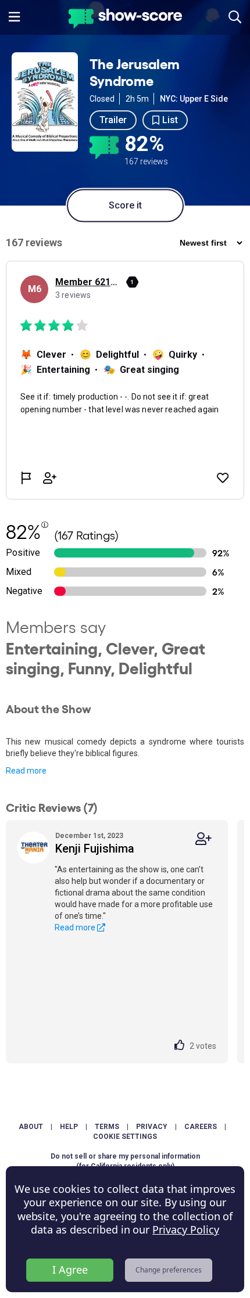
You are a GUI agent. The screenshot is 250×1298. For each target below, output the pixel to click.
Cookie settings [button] (125, 1136)
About (31, 1127)
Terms (107, 1127)
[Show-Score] (125, 20)
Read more (26, 770)
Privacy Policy (185, 1229)
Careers (200, 1127)
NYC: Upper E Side (194, 98)
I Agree (70, 1270)
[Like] (182, 1046)
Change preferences (168, 1270)
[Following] (203, 839)
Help (69, 1127)
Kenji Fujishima (94, 848)
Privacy (151, 1127)
